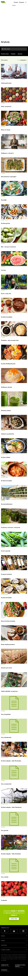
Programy (21, 2)
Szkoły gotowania (6, 83)
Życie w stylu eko (6, 293)
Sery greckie (4, 830)
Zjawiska (20, 54)
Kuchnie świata (5, 54)
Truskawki (4, 900)
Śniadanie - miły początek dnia (10, 340)
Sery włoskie (4, 877)
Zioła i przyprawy (6, 106)
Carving (3, 270)
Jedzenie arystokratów (7, 434)
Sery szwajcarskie (6, 784)
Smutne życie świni (6, 668)
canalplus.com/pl (4, 964)
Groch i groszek (5, 551)
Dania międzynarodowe (8, 644)
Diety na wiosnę (5, 130)
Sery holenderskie (6, 737)
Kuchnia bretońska (6, 597)
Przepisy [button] (3, 936)
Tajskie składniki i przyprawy (9, 691)
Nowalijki (4, 200)
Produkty (13, 54)
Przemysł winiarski (6, 574)
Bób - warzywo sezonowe (8, 247)
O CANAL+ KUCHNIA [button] (5, 950)
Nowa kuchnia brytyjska (8, 621)
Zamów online (14, 918)
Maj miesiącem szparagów (8, 176)
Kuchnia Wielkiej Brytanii (8, 363)
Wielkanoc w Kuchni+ (7, 153)
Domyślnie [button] (23, 60)
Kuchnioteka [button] (4, 945)
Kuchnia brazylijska (6, 317)
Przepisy (16, 2)
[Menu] (26, 2)
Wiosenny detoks (6, 410)
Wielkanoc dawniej (6, 387)
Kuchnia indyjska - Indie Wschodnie (11, 761)
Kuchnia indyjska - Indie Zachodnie (11, 854)
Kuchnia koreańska (6, 480)
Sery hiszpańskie (6, 714)
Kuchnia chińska (5, 457)
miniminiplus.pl (4, 969)
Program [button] (3, 940)
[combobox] (14, 49)
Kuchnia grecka (5, 223)
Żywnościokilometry (6, 504)
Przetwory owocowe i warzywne (10, 527)
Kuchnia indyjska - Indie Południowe (11, 807)
